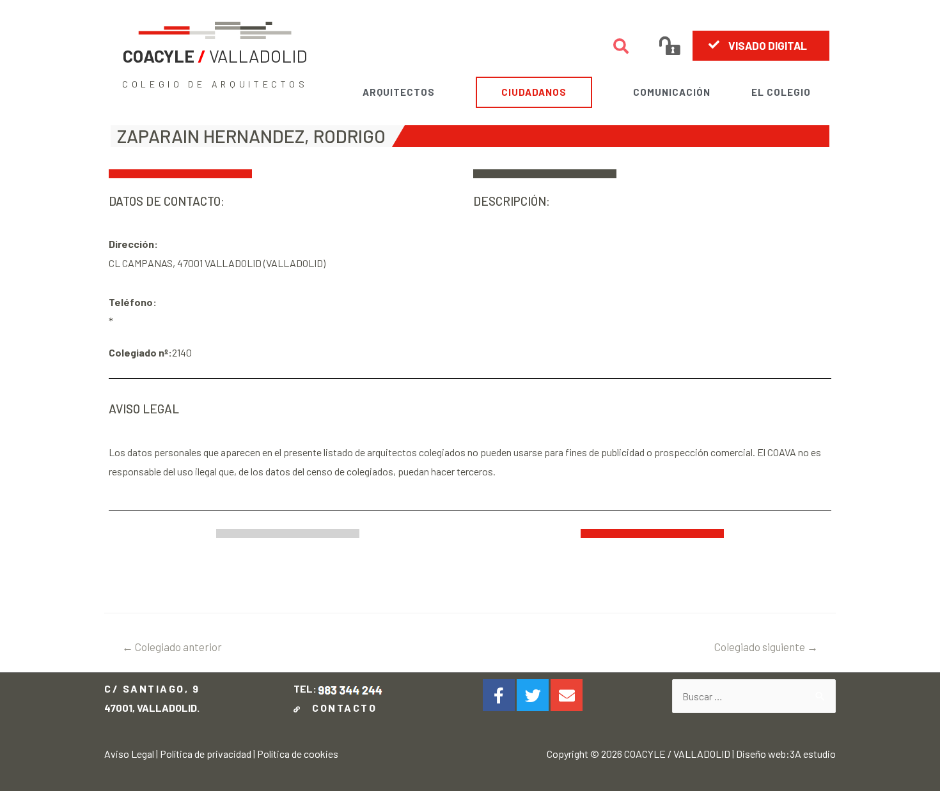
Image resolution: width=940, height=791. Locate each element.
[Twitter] (533, 695)
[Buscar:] (754, 696)
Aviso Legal (129, 754)
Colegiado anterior (172, 646)
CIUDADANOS (534, 92)
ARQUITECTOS (399, 92)
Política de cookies (297, 754)
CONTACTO (341, 708)
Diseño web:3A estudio (786, 754)
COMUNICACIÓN (671, 92)
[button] (761, 45)
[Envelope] (567, 695)
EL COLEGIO (781, 92)
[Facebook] (499, 695)
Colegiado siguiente (766, 646)
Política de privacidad (205, 754)
